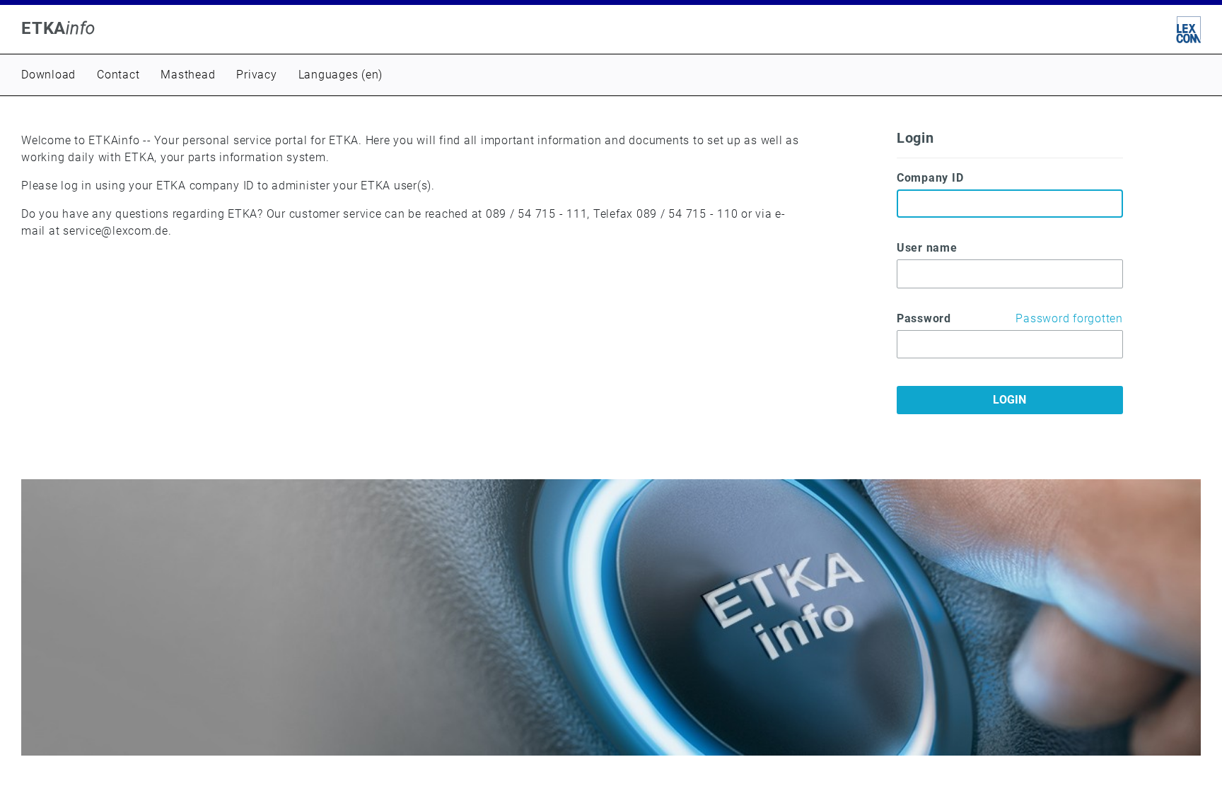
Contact (118, 74)
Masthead (188, 74)
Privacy (256, 74)
